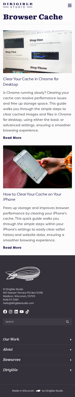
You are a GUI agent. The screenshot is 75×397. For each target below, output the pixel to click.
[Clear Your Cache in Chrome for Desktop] (37, 51)
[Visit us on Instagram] (11, 312)
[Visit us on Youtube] (22, 312)
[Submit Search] (67, 321)
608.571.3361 (10, 299)
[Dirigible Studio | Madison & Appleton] (17, 5)
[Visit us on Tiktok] (27, 312)
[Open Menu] (70, 5)
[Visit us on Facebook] (5, 312)
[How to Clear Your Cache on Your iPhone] (37, 166)
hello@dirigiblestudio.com (18, 303)
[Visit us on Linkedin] (16, 312)
